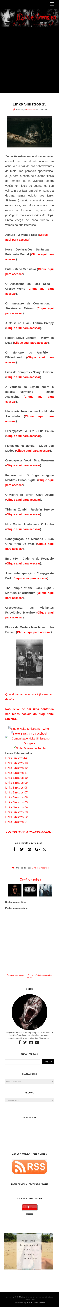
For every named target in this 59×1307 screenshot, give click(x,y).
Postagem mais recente (15, 975)
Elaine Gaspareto (36, 1302)
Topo (52, 1302)
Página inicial (30, 976)
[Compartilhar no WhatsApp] (44, 849)
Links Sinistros (40, 868)
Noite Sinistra (31, 110)
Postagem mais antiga (44, 975)
